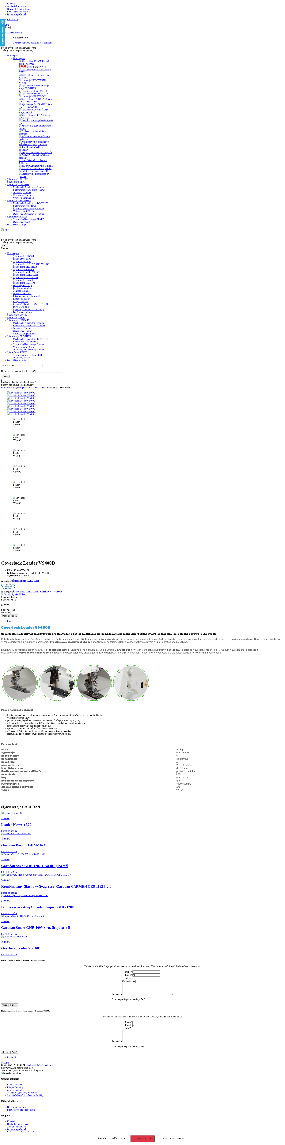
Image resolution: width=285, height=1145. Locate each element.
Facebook (11, 1057)
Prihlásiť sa (12, 19)
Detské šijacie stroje (16, 224)
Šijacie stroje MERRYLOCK (27, 272)
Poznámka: (117, 994)
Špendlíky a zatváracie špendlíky (28, 309)
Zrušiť (14, 1005)
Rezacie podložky (21, 299)
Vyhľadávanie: (8, 365)
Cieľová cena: (128, 981)
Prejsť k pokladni (44, 42)
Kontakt (11, 3)
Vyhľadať (5, 27)
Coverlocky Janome (22, 195)
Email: (128, 975)
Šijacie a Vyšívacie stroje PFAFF (28, 219)
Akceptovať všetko (142, 1138)
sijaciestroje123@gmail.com (39, 1065)
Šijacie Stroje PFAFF (17, 216)
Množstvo (6, 612)
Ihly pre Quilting (21, 307)
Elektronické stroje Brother (25, 206)
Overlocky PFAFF (22, 222)
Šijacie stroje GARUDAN (25, 275)
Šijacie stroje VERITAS (24, 283)
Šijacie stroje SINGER (17, 179)
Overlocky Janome (22, 192)
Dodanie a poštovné (16, 14)
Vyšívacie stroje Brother (24, 211)
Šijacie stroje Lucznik (23, 280)
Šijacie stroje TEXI (16, 182)
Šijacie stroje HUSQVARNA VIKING (31, 264)
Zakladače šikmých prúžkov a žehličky (31, 304)
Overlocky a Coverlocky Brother (28, 214)
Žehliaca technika (21, 291)
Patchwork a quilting (23, 288)
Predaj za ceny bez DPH (18, 11)
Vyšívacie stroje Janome (24, 198)
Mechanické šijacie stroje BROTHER (31, 203)
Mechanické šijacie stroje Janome (28, 187)
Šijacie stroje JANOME (18, 184)
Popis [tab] (9, 621)
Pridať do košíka (9, 616)
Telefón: (129, 978)
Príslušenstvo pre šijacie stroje (27, 296)
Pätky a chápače (20, 301)
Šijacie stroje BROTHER (19, 200)
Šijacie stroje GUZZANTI (25, 277)
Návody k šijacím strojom (19, 9)
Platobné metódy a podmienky (21, 1132)
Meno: (128, 972)
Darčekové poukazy (22, 312)
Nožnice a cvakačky (22, 293)
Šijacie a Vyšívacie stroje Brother (28, 208)
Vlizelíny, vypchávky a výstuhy (22, 1092)
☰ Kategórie (13, 55)
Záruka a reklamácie (16, 1126)
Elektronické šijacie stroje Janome (29, 190)
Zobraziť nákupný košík (24, 42)
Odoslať (5, 1005)
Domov (4, 387)
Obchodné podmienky (17, 6)
